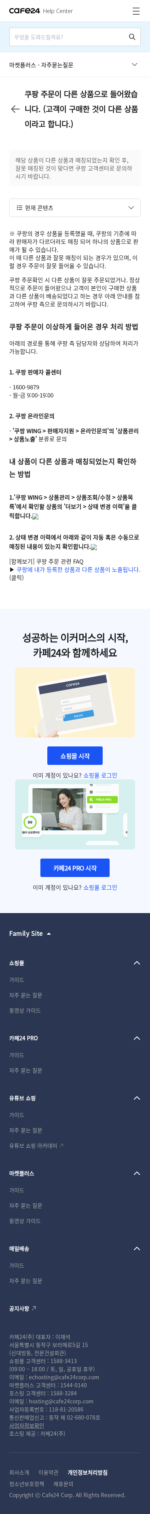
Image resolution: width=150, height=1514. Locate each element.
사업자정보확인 (26, 1425)
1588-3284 (63, 1393)
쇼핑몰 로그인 (100, 775)
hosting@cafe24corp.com (61, 1401)
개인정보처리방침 (88, 1472)
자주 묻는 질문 (25, 995)
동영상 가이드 (25, 1010)
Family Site (26, 933)
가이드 (16, 979)
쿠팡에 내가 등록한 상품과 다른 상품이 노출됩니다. (78, 569)
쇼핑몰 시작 (75, 755)
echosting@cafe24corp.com (64, 1377)
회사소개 (19, 1472)
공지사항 (19, 1308)
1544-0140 (73, 1385)
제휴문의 (63, 1484)
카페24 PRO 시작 (75, 867)
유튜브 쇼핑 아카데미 (33, 1145)
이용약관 (48, 1472)
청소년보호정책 (26, 1484)
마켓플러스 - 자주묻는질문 (41, 65)
